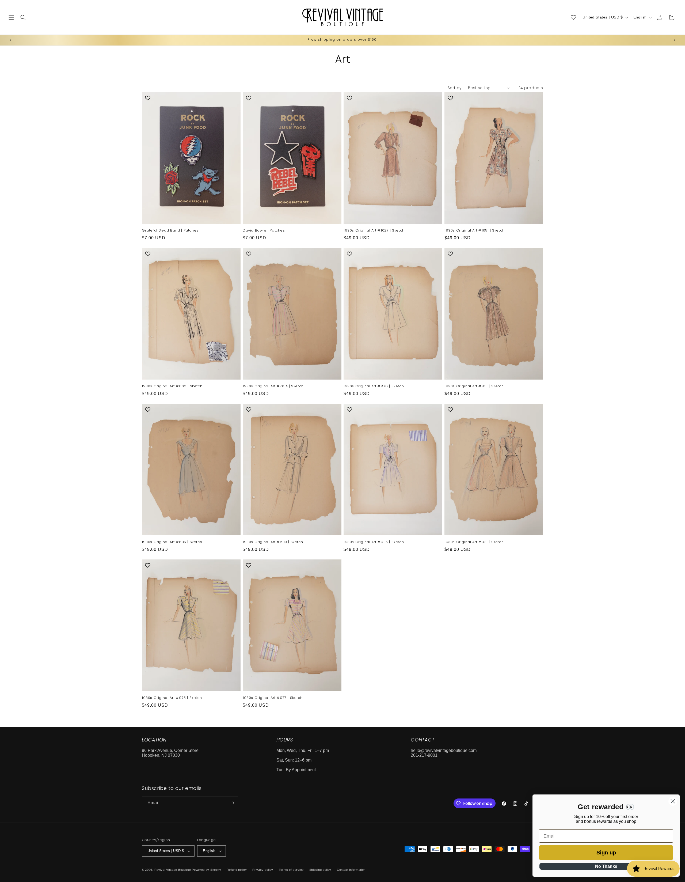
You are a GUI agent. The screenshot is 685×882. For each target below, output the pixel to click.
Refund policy (237, 869)
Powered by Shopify (206, 869)
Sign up (606, 852)
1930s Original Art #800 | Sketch (273, 542)
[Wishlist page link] (573, 17)
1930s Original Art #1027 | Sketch (374, 230)
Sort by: (455, 87)
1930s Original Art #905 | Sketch (374, 542)
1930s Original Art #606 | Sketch (172, 386)
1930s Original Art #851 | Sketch (474, 386)
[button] (11, 17)
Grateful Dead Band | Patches (170, 230)
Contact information (351, 869)
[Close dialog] (673, 801)
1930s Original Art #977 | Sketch (272, 698)
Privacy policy (262, 869)
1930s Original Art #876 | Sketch (374, 386)
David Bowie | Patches (264, 230)
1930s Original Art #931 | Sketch (474, 542)
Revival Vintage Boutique (172, 869)
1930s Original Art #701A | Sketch (273, 386)
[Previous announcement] (10, 40)
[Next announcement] (674, 40)
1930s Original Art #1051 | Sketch (474, 230)
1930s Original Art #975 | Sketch (172, 698)
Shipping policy (320, 869)
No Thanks (606, 866)
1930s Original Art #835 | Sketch (172, 542)
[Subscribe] (232, 803)
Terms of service (291, 869)
